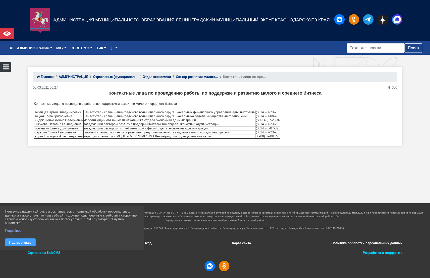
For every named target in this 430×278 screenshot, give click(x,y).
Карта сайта (241, 243)
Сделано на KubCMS (44, 253)
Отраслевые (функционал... (115, 77)
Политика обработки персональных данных (366, 243)
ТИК (99, 48)
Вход (148, 243)
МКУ (60, 48)
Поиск (413, 48)
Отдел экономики (157, 77)
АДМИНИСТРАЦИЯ (33, 48)
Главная (47, 77)
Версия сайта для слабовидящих (7, 33)
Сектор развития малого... (197, 77)
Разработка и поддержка (382, 253)
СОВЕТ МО (79, 48)
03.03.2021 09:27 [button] (45, 87)
